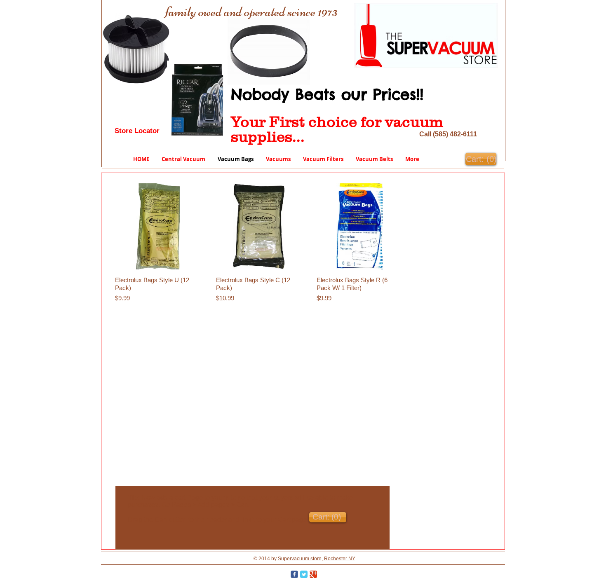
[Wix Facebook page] (294, 574)
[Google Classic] (313, 574)
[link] (481, 159)
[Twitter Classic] (304, 574)
